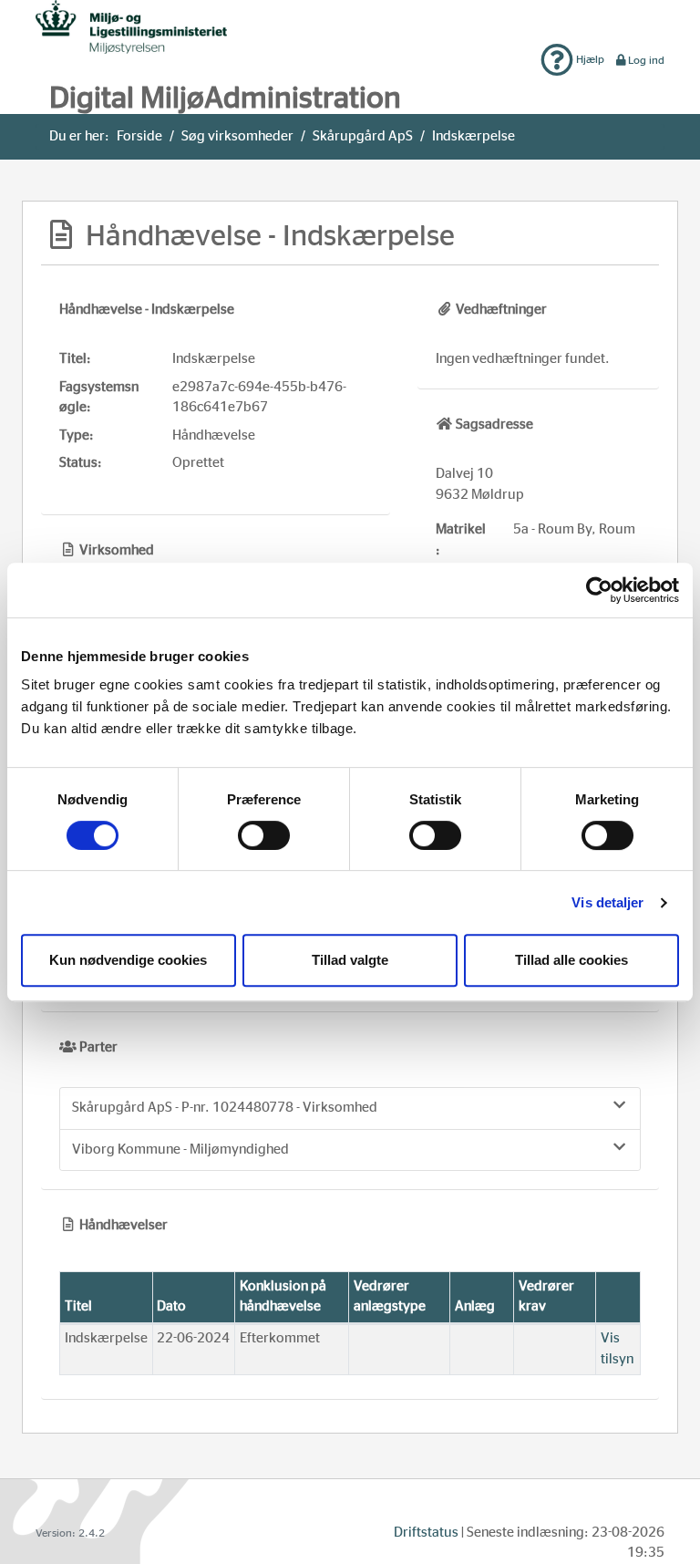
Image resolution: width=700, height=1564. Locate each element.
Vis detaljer (607, 902)
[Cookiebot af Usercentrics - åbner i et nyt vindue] (599, 590)
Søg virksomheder (237, 136)
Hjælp (588, 59)
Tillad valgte (350, 960)
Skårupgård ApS (363, 136)
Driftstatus (426, 1532)
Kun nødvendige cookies (128, 960)
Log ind (646, 60)
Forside (139, 136)
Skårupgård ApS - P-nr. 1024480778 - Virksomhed (224, 1107)
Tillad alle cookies (571, 960)
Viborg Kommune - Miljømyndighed (180, 1149)
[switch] (264, 835)
